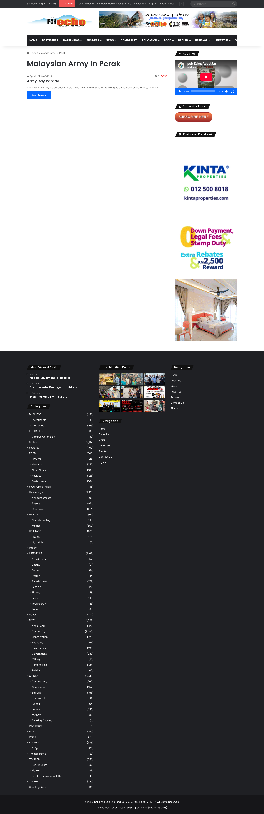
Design (36, 575)
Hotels (36, 770)
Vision (102, 440)
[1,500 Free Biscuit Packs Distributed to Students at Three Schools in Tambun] (109, 392)
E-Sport (36, 748)
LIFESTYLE (221, 40)
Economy (37, 642)
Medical (36, 525)
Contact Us (105, 456)
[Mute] (226, 91)
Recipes (36, 475)
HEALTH (183, 40)
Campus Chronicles (43, 436)
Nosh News (39, 470)
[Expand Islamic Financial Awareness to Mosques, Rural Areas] (154, 406)
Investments (39, 419)
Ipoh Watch (38, 698)
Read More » (39, 95)
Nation (33, 614)
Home (33, 40)
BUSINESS (93, 40)
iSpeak (36, 703)
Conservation (40, 636)
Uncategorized (37, 787)
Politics (36, 670)
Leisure (36, 598)
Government (39, 653)
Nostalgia (37, 542)
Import (33, 547)
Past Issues (50, 40)
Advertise (104, 445)
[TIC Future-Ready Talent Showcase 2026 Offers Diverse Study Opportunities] (132, 406)
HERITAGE (201, 40)
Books (35, 570)
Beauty (36, 564)
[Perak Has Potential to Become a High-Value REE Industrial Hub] (109, 406)
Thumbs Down (37, 753)
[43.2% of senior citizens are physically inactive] (109, 379)
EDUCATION (149, 40)
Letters (36, 709)
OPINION (240, 40)
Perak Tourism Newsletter (47, 776)
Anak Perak (38, 625)
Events (36, 503)
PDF (31, 731)
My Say (36, 714)
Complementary (41, 520)
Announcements (41, 497)
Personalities (39, 664)
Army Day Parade (43, 81)
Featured (34, 442)
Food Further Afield (40, 486)
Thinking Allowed (42, 720)
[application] (206, 77)
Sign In (103, 462)
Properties (38, 425)
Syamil (33, 76)
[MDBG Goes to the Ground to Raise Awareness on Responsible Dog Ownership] (132, 392)
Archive (103, 451)
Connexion (38, 687)
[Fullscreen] (232, 91)
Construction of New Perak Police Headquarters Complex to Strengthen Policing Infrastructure (130, 3)
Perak (32, 737)
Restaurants (39, 481)
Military (36, 659)
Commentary (39, 681)
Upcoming (38, 508)
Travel (35, 609)
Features (34, 447)
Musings (37, 464)
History (36, 536)
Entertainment (40, 581)
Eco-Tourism (39, 764)
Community (38, 631)
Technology (39, 603)
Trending (34, 781)
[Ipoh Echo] (60, 21)
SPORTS (34, 742)
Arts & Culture (40, 559)
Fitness (36, 592)
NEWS (110, 40)
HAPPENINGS (71, 40)
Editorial (36, 692)
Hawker (36, 458)
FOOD (167, 40)
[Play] (180, 91)
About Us (104, 434)
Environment (39, 648)
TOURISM (34, 759)
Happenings (36, 492)
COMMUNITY (129, 40)
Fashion (36, 586)
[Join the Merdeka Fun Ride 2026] (154, 392)
